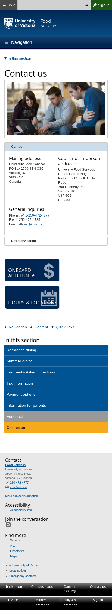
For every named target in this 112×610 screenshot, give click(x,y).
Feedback (15, 416)
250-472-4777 (19, 482)
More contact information (21, 495)
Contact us (16, 427)
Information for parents (26, 405)
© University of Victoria (24, 565)
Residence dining (21, 350)
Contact (17, 147)
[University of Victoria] (20, 23)
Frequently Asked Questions (31, 372)
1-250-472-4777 (37, 215)
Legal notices (18, 570)
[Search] (86, 5)
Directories (17, 551)
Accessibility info (21, 509)
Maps (13, 556)
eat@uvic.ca (33, 224)
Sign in (100, 6)
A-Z (12, 545)
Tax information (20, 383)
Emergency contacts (23, 576)
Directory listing (23, 241)
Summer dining (20, 361)
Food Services (15, 465)
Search (15, 540)
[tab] (56, 146)
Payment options (21, 394)
